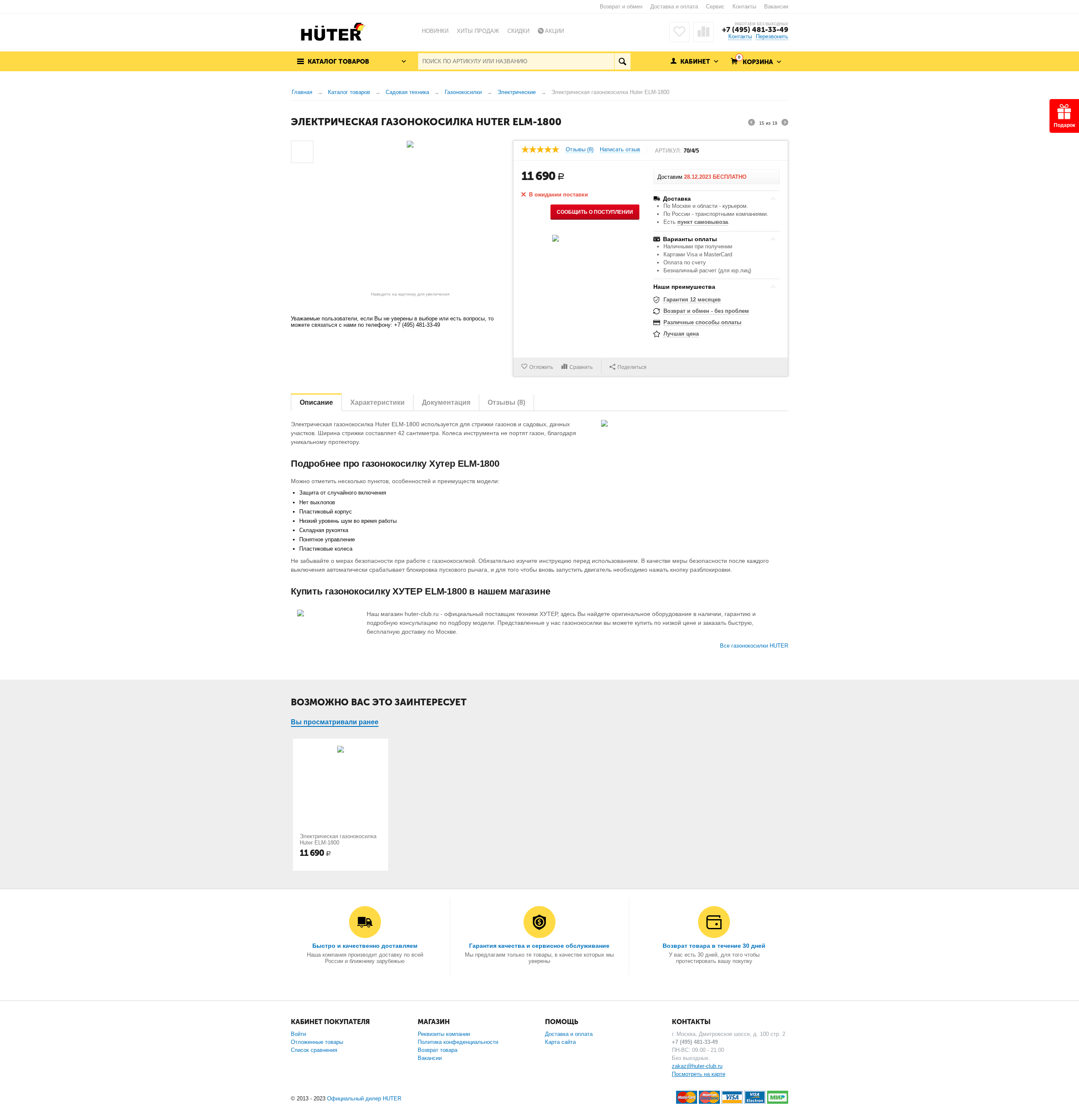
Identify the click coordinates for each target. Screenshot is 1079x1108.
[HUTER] (331, 31)
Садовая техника (407, 92)
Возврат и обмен (621, 6)
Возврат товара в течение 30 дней (714, 945)
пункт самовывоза (702, 222)
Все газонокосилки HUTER (754, 646)
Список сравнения (314, 1050)
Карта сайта (560, 1042)
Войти (298, 1034)
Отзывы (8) (579, 150)
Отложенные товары (317, 1042)
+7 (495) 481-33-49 (755, 29)
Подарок (1064, 125)
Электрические (516, 92)
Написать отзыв (620, 150)
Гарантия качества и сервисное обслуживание (539, 945)
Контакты (744, 6)
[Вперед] (784, 123)
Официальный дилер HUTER (364, 1098)
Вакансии (776, 6)
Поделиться (632, 367)
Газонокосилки (463, 92)
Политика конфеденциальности (458, 1042)
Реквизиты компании (444, 1034)
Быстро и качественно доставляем (364, 945)
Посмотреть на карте (698, 1074)
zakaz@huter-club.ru (697, 1066)
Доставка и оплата (674, 6)
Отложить (541, 367)
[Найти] (622, 61)
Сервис (715, 6)
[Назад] (751, 123)
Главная (302, 92)
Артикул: (668, 151)
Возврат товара (437, 1050)
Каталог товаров (349, 92)
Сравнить (581, 367)
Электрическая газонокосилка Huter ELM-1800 (338, 839)
